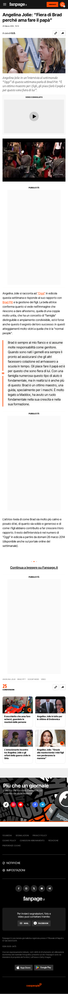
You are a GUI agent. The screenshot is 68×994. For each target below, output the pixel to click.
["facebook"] (35, 804)
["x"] (28, 804)
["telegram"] (42, 804)
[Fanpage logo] (18, 4)
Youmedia (7, 835)
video (43, 679)
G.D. (13, 33)
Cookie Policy (9, 840)
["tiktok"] (6, 804)
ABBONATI (52, 4)
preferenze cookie (11, 845)
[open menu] (3, 4)
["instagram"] (13, 804)
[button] (62, 33)
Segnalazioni (22, 835)
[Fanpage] (34, 899)
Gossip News (33, 679)
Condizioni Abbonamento (32, 840)
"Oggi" (41, 293)
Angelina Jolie (9, 679)
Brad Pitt (8, 302)
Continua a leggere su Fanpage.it (34, 567)
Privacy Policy (40, 835)
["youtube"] (20, 804)
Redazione (53, 840)
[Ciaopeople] (34, 985)
